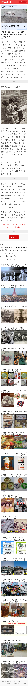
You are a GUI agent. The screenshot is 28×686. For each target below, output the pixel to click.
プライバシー (20, 683)
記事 (21, 1)
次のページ (14, 237)
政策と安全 (12, 683)
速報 (25, 1)
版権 (25, 683)
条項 (16, 683)
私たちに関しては (5, 683)
